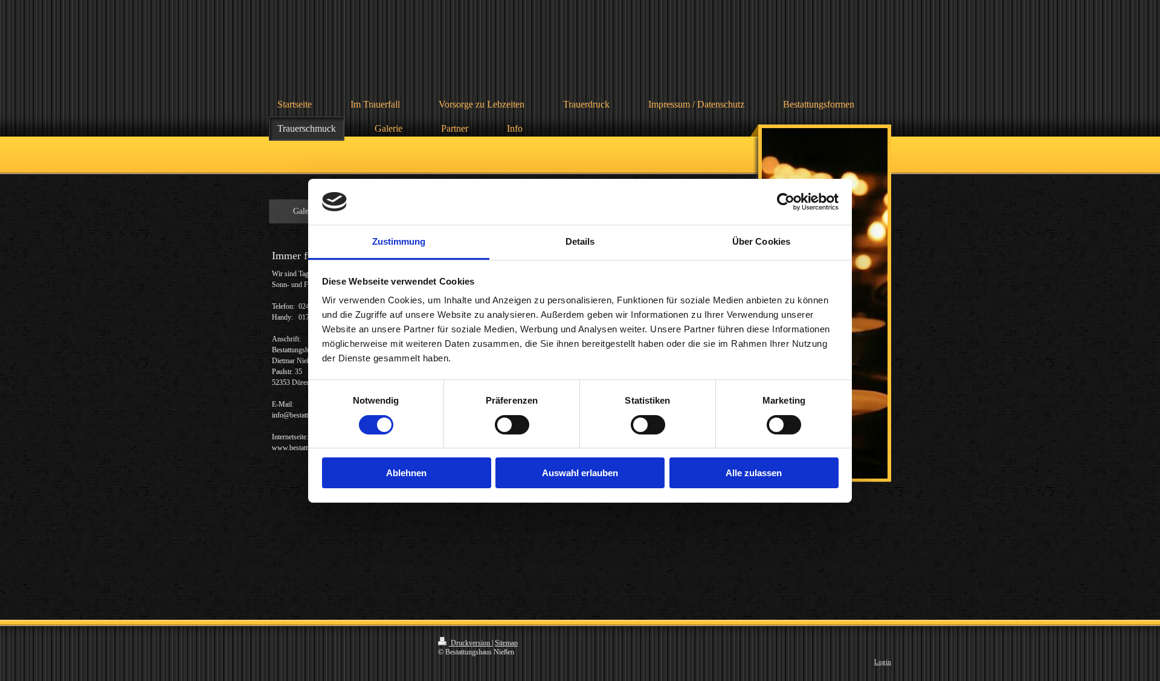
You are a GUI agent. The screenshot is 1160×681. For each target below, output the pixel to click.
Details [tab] (580, 241)
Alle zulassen (754, 473)
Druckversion (470, 643)
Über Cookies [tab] (761, 241)
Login (882, 661)
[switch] (512, 424)
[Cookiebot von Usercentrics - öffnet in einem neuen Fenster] (786, 202)
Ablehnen (406, 473)
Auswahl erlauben (580, 473)
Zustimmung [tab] (399, 241)
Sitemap (506, 643)
